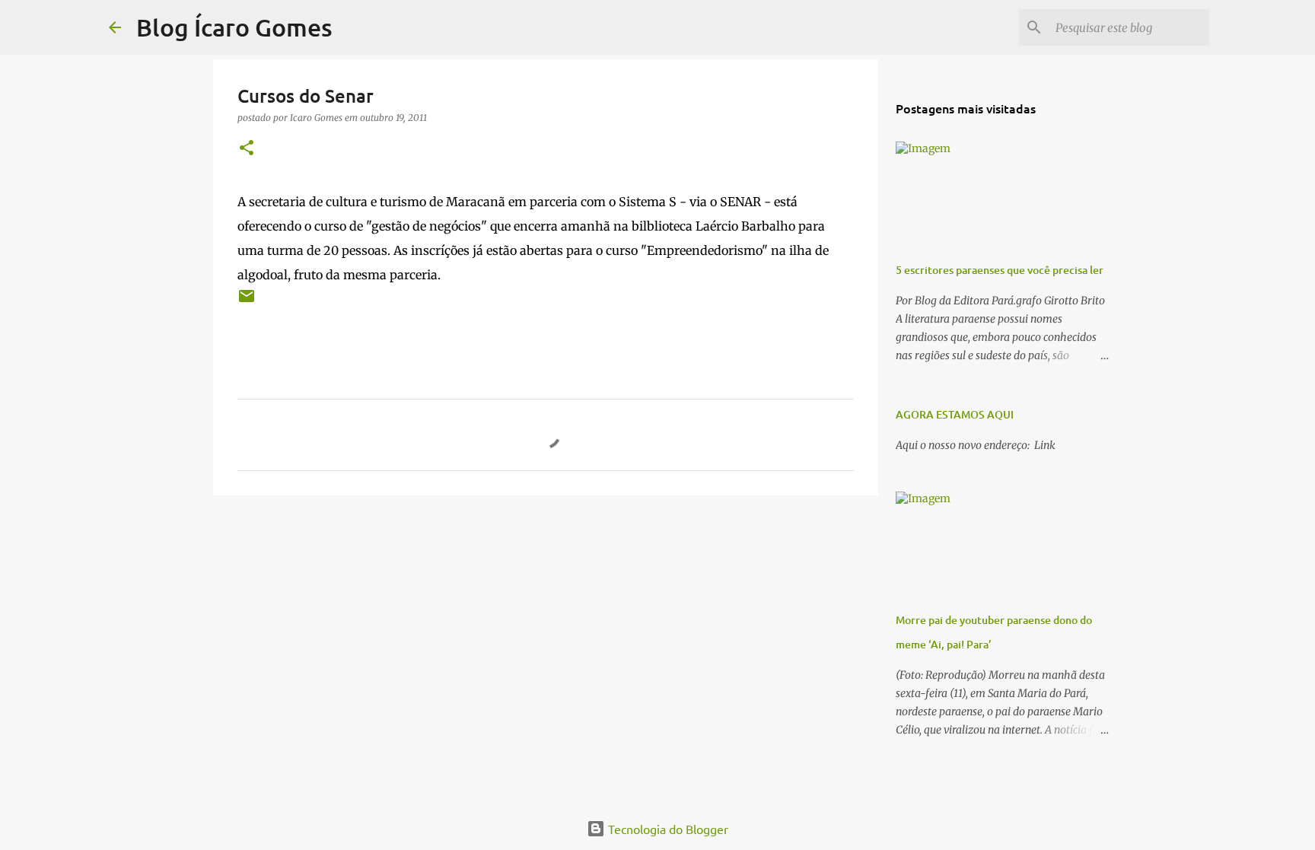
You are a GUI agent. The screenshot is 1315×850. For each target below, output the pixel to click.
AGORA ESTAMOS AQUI (955, 414)
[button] (246, 148)
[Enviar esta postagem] (246, 301)
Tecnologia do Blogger (666, 828)
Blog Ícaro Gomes (234, 27)
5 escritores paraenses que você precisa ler (999, 270)
